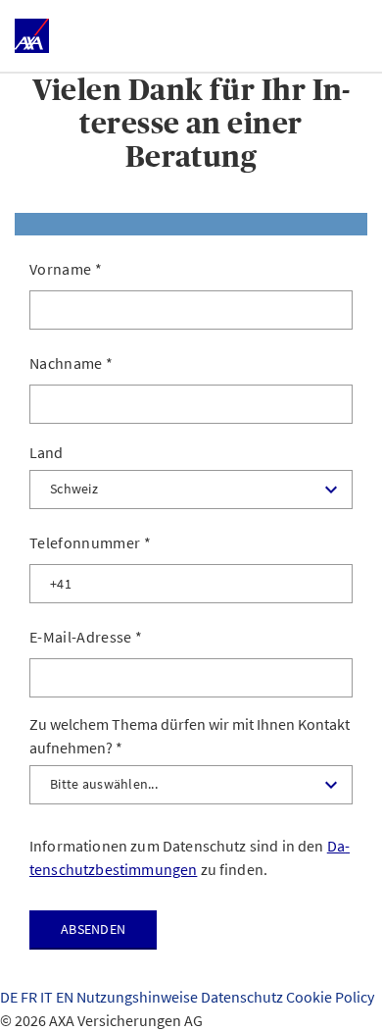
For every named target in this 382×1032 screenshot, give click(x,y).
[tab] (191, 224)
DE (10, 996)
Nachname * (71, 363)
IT (48, 996)
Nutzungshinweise (138, 996)
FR (30, 996)
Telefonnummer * (90, 542)
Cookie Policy (330, 996)
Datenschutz (243, 996)
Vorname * (65, 269)
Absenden (93, 929)
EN (66, 996)
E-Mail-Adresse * (85, 636)
